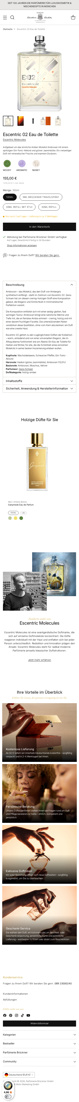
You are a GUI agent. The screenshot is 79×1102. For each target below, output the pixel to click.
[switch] (8, 1097)
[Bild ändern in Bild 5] (58, 121)
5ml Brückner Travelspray (41, 197)
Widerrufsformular (39, 1023)
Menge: (11, 190)
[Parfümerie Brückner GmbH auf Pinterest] (10, 1016)
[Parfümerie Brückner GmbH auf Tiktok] (22, 1016)
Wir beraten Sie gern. (47, 255)
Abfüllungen (10, 999)
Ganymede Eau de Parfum (21, 504)
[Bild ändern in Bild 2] (20, 121)
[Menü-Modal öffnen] (5, 17)
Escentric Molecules (14, 139)
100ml (10, 197)
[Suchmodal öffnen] (12, 17)
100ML (13, 513)
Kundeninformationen (15, 993)
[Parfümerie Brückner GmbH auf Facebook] (5, 1016)
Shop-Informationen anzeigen (22, 245)
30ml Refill (49, 207)
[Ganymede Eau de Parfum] (37, 461)
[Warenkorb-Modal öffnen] (73, 17)
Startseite (7, 29)
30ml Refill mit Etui (19, 207)
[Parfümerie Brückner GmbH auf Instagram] (16, 1016)
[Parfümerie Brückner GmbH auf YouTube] (28, 1016)
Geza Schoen (26, 369)
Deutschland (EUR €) (19, 1074)
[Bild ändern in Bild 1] (8, 121)
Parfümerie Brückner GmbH (39, 1081)
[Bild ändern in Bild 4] (45, 121)
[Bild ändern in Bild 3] (33, 121)
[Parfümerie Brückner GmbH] (39, 17)
